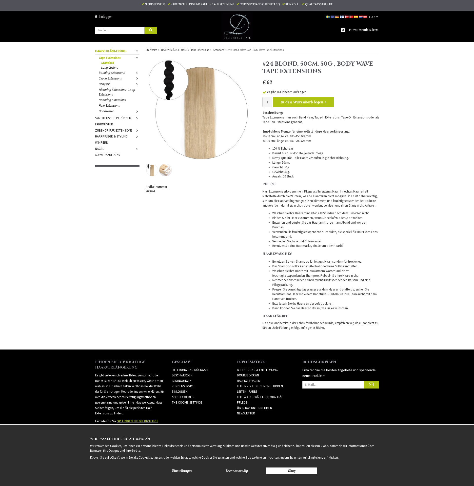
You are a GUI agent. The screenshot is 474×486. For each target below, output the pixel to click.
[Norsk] (347, 17)
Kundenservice (183, 386)
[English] (333, 17)
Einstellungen (182, 471)
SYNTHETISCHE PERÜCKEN (113, 118)
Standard (107, 63)
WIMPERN (101, 142)
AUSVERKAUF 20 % (107, 155)
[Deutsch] (337, 17)
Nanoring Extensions (112, 100)
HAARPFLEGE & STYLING (111, 136)
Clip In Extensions (110, 78)
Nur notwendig (237, 471)
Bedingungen (182, 381)
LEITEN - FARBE (247, 391)
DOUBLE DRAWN (248, 375)
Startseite (151, 50)
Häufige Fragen (248, 381)
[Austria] (365, 17)
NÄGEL (99, 149)
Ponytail (104, 84)
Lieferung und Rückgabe (190, 370)
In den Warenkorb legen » (303, 101)
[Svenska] (328, 17)
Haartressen (106, 111)
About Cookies (183, 397)
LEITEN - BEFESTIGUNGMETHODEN (260, 386)
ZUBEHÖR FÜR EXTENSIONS (113, 130)
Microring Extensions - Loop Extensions (117, 92)
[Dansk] (351, 17)
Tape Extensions (110, 58)
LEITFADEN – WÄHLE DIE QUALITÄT (260, 397)
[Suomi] (342, 17)
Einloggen (105, 17)
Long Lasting (109, 67)
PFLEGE (242, 402)
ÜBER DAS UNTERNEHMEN (254, 408)
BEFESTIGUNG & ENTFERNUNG (257, 370)
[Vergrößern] (198, 109)
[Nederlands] (361, 17)
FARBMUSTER (104, 124)
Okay (292, 471)
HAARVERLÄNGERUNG (110, 51)
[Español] (356, 17)
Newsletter (246, 413)
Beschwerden (182, 375)
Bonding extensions (112, 73)
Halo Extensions (109, 105)
